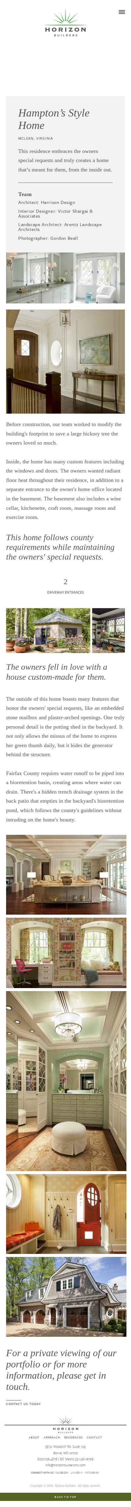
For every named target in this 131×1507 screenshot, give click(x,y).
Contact (94, 1437)
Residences (73, 1437)
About (34, 1437)
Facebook (62, 1473)
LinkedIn (77, 1473)
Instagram (91, 1473)
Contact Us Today (23, 1403)
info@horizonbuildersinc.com (65, 1465)
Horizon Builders (65, 21)
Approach (52, 1437)
